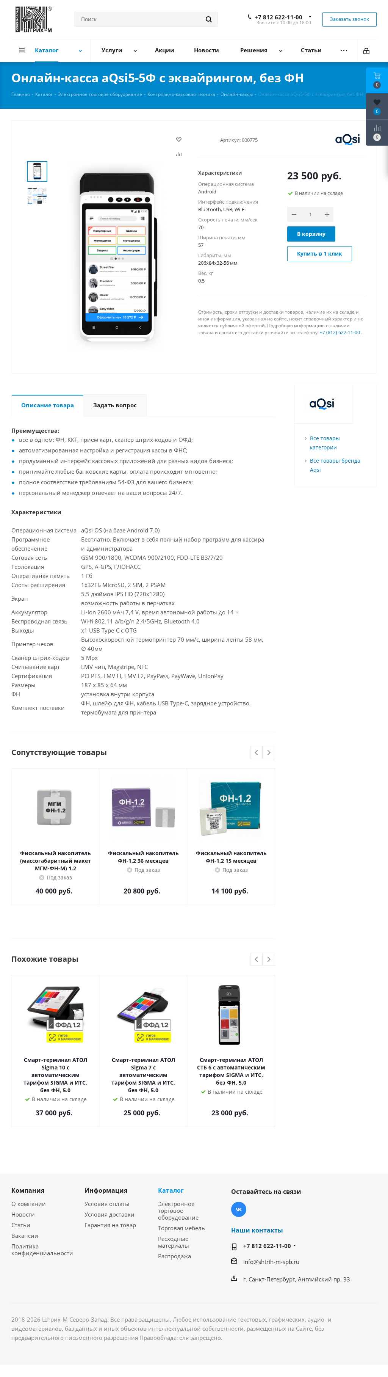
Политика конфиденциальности (42, 1249)
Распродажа (174, 1256)
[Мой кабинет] (367, 50)
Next (269, 753)
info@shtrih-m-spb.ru (271, 1262)
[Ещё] (344, 50)
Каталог (171, 1190)
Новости (23, 1214)
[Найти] (209, 19)
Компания (27, 1190)
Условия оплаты (107, 1203)
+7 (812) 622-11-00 (340, 332)
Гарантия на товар (110, 1225)
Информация (105, 1190)
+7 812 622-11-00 (278, 17)
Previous (256, 753)
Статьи (20, 1225)
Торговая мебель (181, 1228)
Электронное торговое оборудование (178, 1210)
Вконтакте (238, 1209)
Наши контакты (257, 1230)
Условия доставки (109, 1214)
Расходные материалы (173, 1242)
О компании (28, 1203)
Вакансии (24, 1235)
